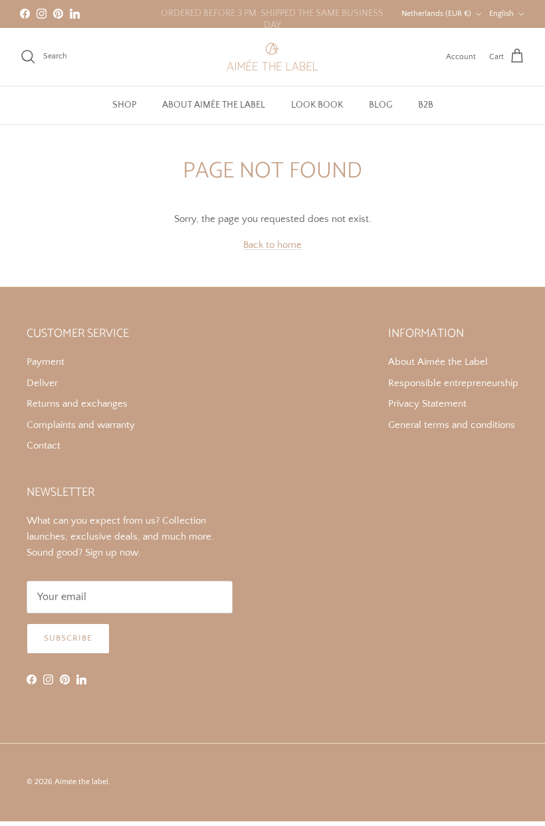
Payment (45, 361)
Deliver (42, 383)
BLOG (380, 105)
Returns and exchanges (77, 403)
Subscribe (68, 638)
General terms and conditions (451, 425)
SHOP (124, 105)
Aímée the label (81, 781)
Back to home (272, 245)
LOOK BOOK (317, 105)
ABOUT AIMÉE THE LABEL (213, 105)
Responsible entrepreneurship (453, 383)
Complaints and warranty (81, 425)
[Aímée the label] (272, 56)
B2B (425, 105)
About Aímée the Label (438, 361)
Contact (43, 445)
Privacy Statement (427, 403)
